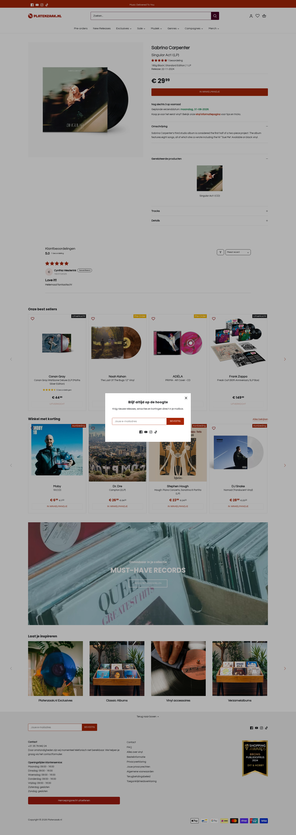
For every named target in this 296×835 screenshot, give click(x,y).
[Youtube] (145, 432)
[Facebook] (140, 432)
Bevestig (175, 421)
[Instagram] (150, 432)
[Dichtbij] (186, 398)
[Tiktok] (155, 432)
